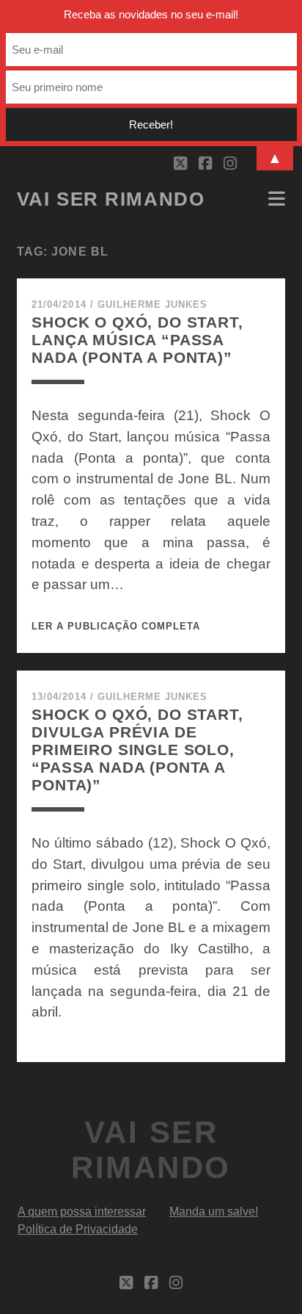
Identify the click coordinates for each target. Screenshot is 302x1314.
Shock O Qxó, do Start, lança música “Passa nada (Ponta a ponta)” (137, 340)
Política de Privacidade (78, 1229)
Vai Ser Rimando (111, 199)
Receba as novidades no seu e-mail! (151, 14)
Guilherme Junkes (152, 304)
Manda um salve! (213, 1211)
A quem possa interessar (82, 1211)
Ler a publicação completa (116, 626)
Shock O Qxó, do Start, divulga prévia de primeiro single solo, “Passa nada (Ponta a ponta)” (137, 749)
